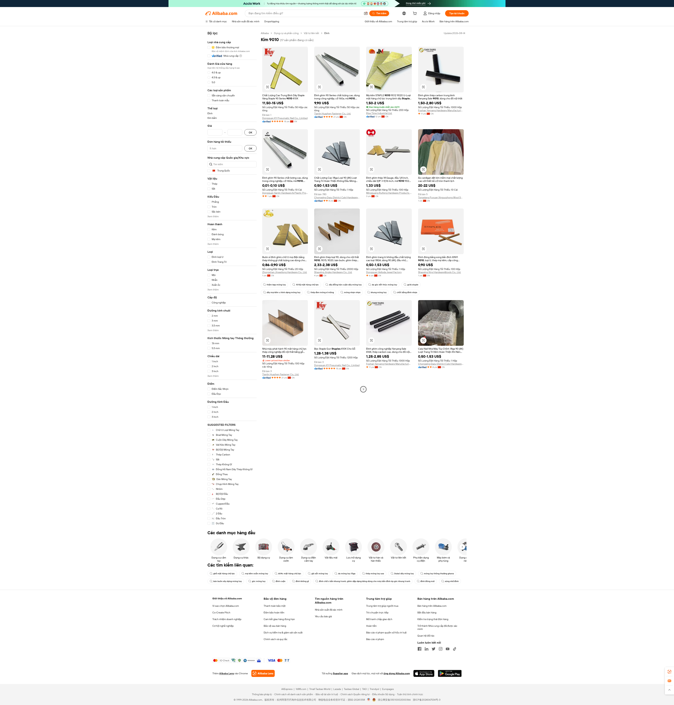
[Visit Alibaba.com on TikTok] (454, 649)
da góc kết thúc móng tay (384, 284)
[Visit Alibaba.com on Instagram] (440, 649)
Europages (388, 689)
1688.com (301, 689)
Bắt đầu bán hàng (426, 612)
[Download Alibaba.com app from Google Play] (450, 673)
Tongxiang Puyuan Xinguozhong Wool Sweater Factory (441, 197)
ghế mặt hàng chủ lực (224, 573)
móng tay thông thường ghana (439, 573)
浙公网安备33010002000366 (394, 699)
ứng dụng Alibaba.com (397, 673)
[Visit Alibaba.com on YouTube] (447, 649)
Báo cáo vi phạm (375, 639)
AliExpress (287, 689)
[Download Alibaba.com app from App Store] (423, 673)
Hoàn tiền (371, 625)
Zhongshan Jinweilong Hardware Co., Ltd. (284, 272)
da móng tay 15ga (346, 573)
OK (250, 132)
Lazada (337, 689)
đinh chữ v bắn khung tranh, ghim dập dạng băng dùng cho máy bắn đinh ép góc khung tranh (364, 581)
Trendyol (374, 689)
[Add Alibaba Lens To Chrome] (263, 673)
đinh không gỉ (302, 581)
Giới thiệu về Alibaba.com (227, 598)
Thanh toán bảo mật (275, 605)
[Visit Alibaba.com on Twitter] (433, 649)
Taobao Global (351, 689)
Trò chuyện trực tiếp (377, 612)
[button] (366, 13)
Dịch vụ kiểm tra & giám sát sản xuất (283, 632)
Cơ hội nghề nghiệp (223, 625)
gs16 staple (412, 284)
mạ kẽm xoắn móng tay (256, 573)
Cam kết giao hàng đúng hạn (279, 619)
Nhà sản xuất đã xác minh (328, 609)
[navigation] (232, 278)
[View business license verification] (368, 699)
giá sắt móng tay (319, 573)
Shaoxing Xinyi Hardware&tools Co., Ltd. (439, 272)
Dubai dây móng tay (404, 573)
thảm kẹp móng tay (276, 284)
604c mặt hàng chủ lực (289, 573)
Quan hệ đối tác (426, 635)
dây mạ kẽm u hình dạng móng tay (283, 292)
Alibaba (265, 33)
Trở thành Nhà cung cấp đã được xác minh (437, 627)
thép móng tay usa (375, 573)
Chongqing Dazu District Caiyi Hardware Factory (337, 197)
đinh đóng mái (427, 581)
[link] (669, 671)
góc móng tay (258, 581)
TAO (364, 689)
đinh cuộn (280, 581)
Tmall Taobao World (319, 689)
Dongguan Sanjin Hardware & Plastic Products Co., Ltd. (285, 192)
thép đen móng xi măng (322, 292)
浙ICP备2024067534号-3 (426, 699)
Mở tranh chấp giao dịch (379, 619)
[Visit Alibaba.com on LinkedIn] (426, 649)
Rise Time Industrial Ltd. (379, 113)
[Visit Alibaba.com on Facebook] (419, 649)
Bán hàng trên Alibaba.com (432, 605)
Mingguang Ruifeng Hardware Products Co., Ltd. (389, 192)
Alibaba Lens (226, 673)
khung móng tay (378, 292)
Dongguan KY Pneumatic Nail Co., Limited (285, 118)
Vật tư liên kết (311, 33)
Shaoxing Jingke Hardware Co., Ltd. (333, 272)
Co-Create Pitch (221, 612)
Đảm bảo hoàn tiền (274, 612)
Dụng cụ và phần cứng (286, 33)
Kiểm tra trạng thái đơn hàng (432, 619)
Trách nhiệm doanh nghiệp (226, 619)
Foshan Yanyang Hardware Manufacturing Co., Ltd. (441, 110)
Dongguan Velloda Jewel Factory (384, 272)
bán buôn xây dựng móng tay (227, 581)
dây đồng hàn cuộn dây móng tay (345, 284)
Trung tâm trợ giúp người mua (382, 605)
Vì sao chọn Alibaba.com (225, 605)
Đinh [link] (326, 33)
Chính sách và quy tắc (276, 639)
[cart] (415, 13)
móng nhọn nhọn (352, 292)
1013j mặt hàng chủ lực (307, 284)
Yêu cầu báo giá (323, 616)
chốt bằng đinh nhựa (407, 292)
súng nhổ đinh (452, 581)
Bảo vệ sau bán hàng (275, 625)
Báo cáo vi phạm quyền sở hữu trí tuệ (386, 632)
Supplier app (340, 673)
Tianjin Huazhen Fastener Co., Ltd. (332, 113)
